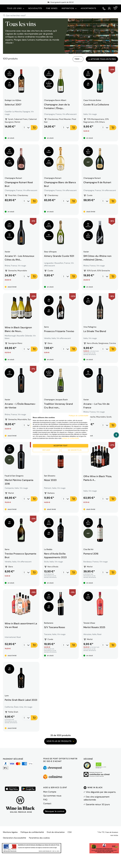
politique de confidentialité (70, 438)
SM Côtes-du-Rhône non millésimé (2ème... (97, 257)
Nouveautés (35, 8)
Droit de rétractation (56, 832)
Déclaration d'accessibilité (14, 838)
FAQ (45, 799)
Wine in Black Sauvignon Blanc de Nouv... (18, 329)
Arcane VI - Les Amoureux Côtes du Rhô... (19, 257)
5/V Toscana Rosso (54, 627)
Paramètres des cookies (39, 838)
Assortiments (88, 8)
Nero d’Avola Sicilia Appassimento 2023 (55, 555)
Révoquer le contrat (54, 811)
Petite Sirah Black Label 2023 (21, 699)
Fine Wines (51, 8)
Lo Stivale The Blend (94, 331)
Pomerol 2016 (90, 553)
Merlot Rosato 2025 (94, 627)
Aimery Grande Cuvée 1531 (59, 256)
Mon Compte (49, 791)
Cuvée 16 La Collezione (96, 104)
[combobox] (60, 15)
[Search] (4, 15)
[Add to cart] (34, 127)
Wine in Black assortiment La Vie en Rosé (21, 625)
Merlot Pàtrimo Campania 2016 (19, 482)
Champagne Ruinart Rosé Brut (19, 184)
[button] (116, 435)
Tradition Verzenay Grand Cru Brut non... (58, 405)
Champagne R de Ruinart (97, 182)
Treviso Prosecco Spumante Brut (20, 555)
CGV (70, 832)
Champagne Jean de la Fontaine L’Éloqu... (57, 106)
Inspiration (68, 8)
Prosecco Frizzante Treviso (59, 331)
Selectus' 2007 (13, 104)
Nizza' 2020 (50, 480)
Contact (47, 803)
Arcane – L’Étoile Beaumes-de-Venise (20, 405)
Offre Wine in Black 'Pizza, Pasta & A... (97, 478)
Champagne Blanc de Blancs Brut (60, 184)
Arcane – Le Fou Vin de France (96, 405)
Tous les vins (14, 8)
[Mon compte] (109, 8)
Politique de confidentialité (32, 832)
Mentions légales (10, 832)
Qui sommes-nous (52, 795)
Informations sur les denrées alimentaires (89, 353)
